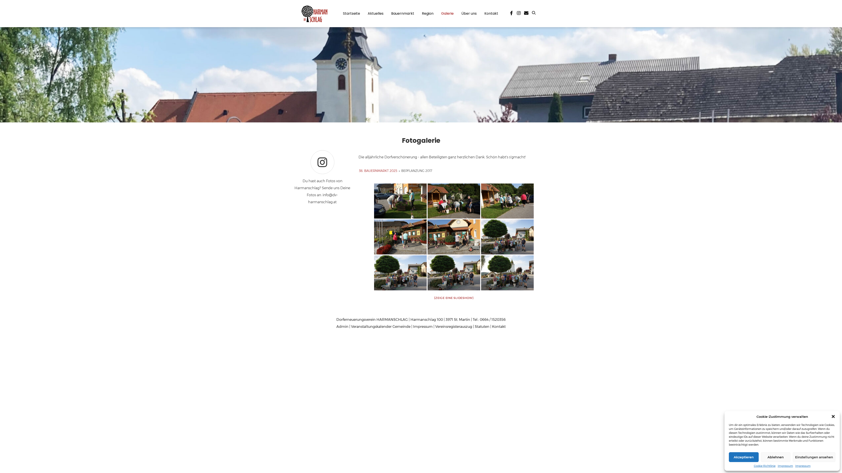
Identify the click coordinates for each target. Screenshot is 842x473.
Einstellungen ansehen (814, 457)
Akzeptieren (744, 457)
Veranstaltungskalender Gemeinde (380, 327)
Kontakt (491, 13)
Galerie (447, 13)
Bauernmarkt (402, 13)
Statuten (482, 327)
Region (427, 13)
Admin (342, 327)
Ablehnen (775, 457)
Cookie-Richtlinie (765, 466)
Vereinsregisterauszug (453, 327)
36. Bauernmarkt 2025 (378, 171)
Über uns (469, 13)
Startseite (351, 13)
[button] (833, 416)
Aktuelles (376, 13)
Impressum (785, 466)
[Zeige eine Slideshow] (454, 298)
